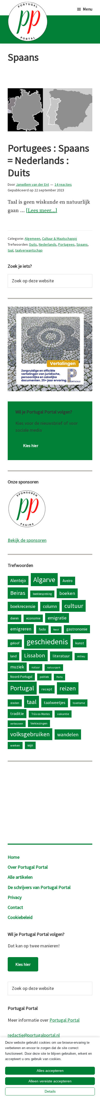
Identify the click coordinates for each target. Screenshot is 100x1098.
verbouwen (16, 723)
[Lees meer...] (41, 211)
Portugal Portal (64, 1020)
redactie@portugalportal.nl (34, 1035)
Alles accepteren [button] (50, 1071)
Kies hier (30, 445)
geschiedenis (47, 641)
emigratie (57, 618)
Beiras (17, 592)
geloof (14, 643)
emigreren (20, 629)
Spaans (82, 244)
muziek (17, 667)
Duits (33, 244)
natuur (36, 667)
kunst (79, 643)
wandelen (67, 734)
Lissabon (34, 655)
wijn (30, 745)
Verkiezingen (39, 723)
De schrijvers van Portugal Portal (39, 887)
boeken (67, 593)
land (13, 656)
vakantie (63, 714)
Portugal (22, 688)
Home (13, 857)
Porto (59, 677)
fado (42, 629)
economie (33, 618)
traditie (17, 713)
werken (15, 745)
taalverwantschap (29, 250)
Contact (15, 907)
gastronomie (76, 629)
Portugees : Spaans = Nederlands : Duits (48, 160)
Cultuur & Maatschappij (59, 238)
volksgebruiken (30, 734)
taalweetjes (54, 702)
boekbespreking (42, 594)
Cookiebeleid (20, 917)
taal (10, 250)
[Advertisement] (50, 801)
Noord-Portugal (21, 677)
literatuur (61, 655)
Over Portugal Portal (28, 867)
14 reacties (63, 184)
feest (56, 629)
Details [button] (50, 1091)
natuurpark (54, 667)
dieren (14, 618)
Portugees (66, 244)
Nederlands (47, 244)
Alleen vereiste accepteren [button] (50, 1081)
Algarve (44, 579)
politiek (44, 677)
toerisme (79, 703)
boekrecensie (22, 606)
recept (47, 689)
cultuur (73, 606)
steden (14, 703)
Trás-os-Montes (40, 714)
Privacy (15, 897)
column (50, 606)
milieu (81, 656)
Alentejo (18, 580)
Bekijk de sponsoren (27, 540)
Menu (87, 9)
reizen (67, 688)
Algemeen (32, 238)
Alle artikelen (20, 877)
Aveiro (68, 580)
